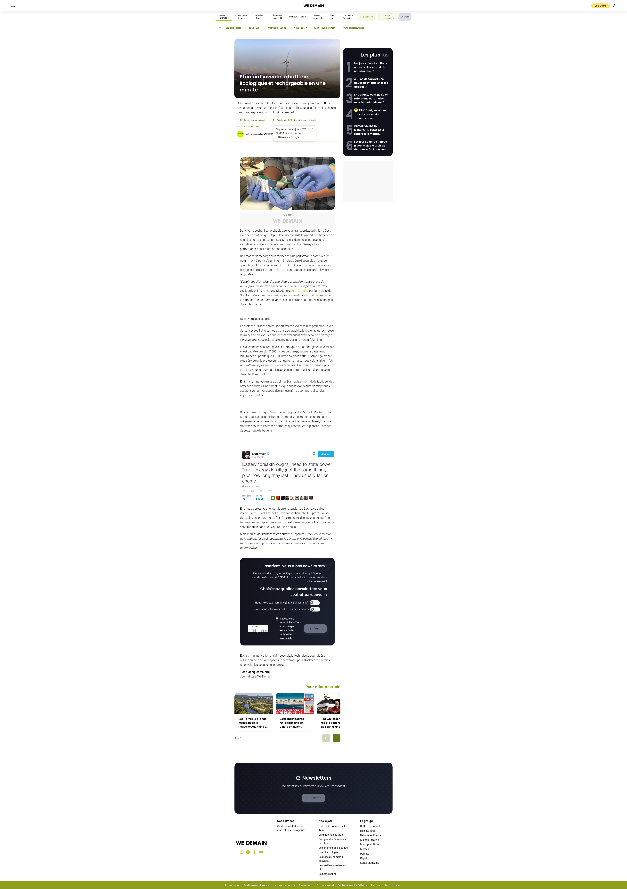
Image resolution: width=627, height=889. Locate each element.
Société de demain (258, 16)
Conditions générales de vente (257, 885)
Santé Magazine (369, 862)
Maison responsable (317, 16)
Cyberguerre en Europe (277, 28)
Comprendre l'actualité (347, 16)
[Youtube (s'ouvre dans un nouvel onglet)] (261, 852)
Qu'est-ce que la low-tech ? (325, 28)
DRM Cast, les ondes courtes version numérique (372, 114)
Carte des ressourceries (353, 28)
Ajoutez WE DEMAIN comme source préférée (296, 120)
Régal (363, 858)
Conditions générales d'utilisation (352, 885)
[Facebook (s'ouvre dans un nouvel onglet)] (255, 852)
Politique (293, 17)
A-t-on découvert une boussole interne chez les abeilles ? (371, 83)
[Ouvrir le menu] (13, 5)
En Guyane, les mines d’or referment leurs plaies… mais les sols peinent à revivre (371, 99)
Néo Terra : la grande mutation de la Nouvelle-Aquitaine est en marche (253, 723)
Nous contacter (306, 885)
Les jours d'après (233, 28)
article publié (300, 290)
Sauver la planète (223, 16)
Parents (364, 853)
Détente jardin (368, 830)
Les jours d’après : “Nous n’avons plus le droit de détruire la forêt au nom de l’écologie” (370, 146)
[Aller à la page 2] (238, 738)
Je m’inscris (313, 797)
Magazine (368, 17)
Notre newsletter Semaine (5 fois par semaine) (281, 602)
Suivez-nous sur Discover (254, 120)
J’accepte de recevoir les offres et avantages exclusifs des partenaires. (290, 628)
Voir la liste (286, 638)
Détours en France (370, 835)
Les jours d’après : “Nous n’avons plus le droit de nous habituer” (370, 67)
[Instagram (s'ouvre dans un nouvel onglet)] (241, 852)
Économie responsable (277, 16)
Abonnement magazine (284, 885)
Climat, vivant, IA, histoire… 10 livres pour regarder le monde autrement (369, 130)
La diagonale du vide (331, 834)
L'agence (405, 17)
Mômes (364, 849)
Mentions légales (232, 885)
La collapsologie (328, 852)
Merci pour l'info (369, 844)
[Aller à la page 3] (240, 738)
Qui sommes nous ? (325, 885)
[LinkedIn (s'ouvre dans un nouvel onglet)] (248, 852)
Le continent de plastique (333, 847)
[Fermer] (312, 129)
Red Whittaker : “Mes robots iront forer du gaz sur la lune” (335, 723)
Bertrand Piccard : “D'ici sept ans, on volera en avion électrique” (292, 723)
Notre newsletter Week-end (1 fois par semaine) (282, 609)
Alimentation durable (241, 16)
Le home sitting (328, 873)
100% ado (331, 16)
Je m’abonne (600, 6)
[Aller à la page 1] (235, 738)
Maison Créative (369, 839)
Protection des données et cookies (386, 885)
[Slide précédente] (326, 738)
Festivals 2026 (254, 28)
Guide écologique (389, 16)
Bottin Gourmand (370, 826)
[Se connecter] (615, 6)
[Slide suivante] (336, 738)
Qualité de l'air (300, 28)
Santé (303, 17)
